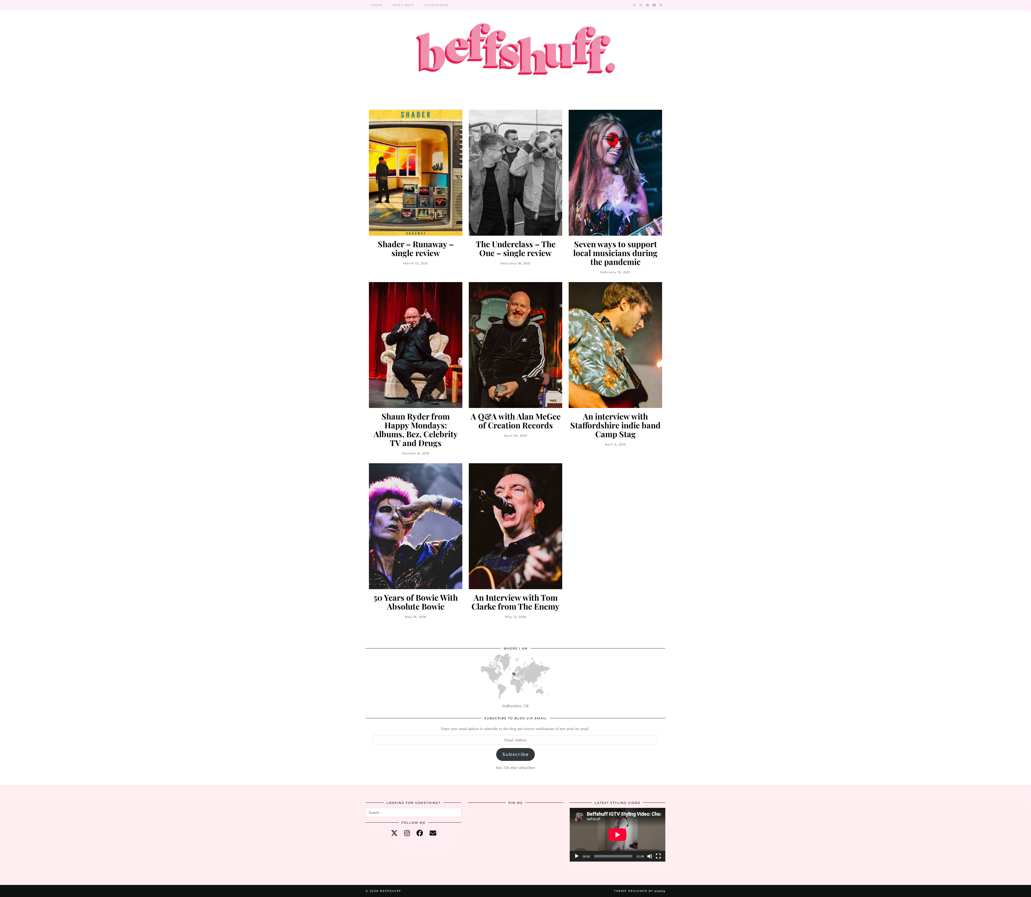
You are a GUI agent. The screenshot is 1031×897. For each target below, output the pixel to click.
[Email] (654, 5)
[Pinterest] (484, 824)
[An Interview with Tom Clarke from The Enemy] (515, 526)
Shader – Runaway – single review (416, 248)
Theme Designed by (639, 891)
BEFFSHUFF (390, 891)
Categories (436, 5)
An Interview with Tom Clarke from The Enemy (515, 602)
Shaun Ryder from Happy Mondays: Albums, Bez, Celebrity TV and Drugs (416, 429)
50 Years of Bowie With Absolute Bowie (415, 602)
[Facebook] (647, 5)
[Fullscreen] (658, 856)
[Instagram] (641, 5)
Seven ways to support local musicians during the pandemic (615, 253)
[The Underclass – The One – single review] (515, 173)
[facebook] (419, 833)
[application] (617, 835)
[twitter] (394, 833)
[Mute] (649, 856)
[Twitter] (634, 5)
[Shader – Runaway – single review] (415, 173)
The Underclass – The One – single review (516, 248)
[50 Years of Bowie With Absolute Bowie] (415, 526)
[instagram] (407, 833)
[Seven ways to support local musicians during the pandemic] (615, 173)
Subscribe (515, 754)
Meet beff (404, 5)
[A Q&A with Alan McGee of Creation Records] (515, 345)
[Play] (576, 856)
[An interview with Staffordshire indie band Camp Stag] (615, 345)
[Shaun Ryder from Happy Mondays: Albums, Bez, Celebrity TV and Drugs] (415, 345)
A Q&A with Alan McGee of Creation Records (516, 421)
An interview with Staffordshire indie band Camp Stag (615, 425)
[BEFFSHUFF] (515, 52)
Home (377, 5)
